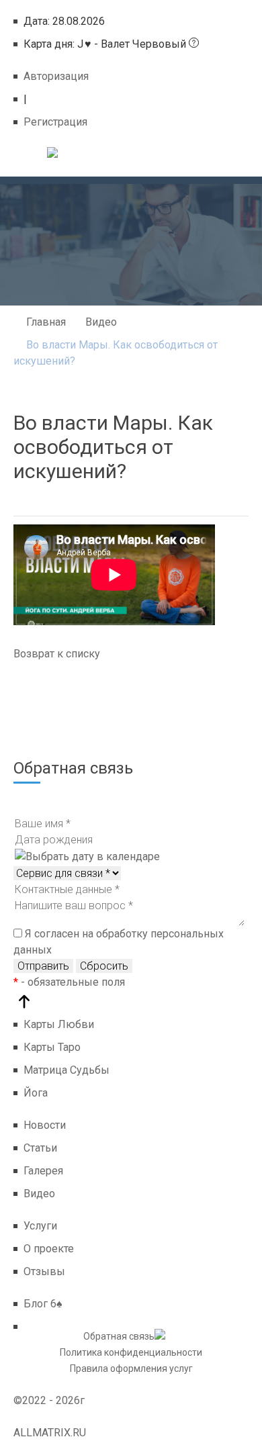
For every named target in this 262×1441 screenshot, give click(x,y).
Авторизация (56, 76)
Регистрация (55, 121)
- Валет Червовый (106, 44)
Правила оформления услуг (131, 1368)
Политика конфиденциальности (131, 1352)
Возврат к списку (56, 653)
